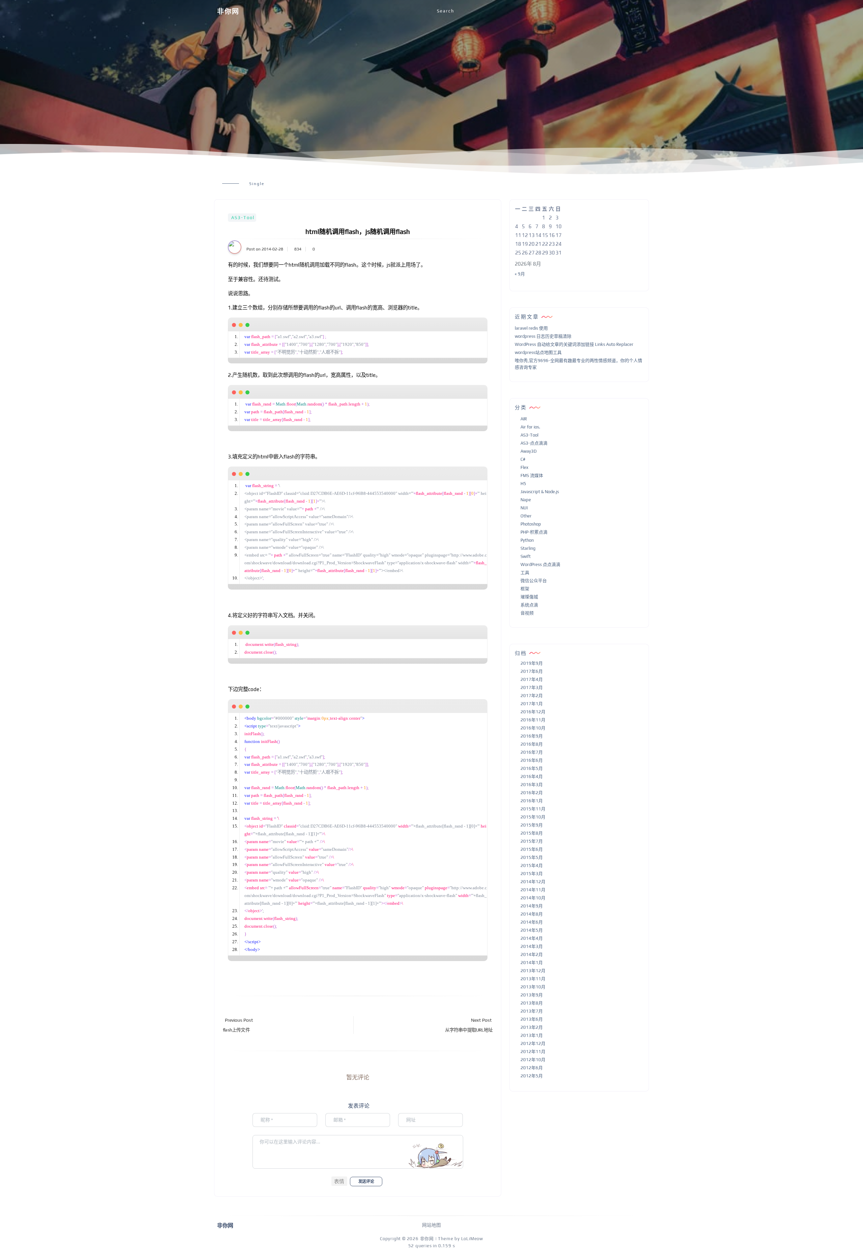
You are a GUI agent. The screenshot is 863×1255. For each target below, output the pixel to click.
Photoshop (530, 524)
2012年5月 (531, 1075)
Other (526, 515)
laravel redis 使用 (531, 328)
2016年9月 (531, 736)
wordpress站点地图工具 (538, 352)
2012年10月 (532, 1059)
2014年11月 (532, 889)
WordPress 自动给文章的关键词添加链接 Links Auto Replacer (574, 344)
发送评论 (366, 1181)
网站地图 (431, 1225)
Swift (525, 556)
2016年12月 (532, 711)
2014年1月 (531, 962)
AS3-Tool (243, 217)
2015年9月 (531, 825)
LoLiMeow (472, 1238)
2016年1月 (531, 800)
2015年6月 (531, 849)
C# (523, 459)
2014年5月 (531, 930)
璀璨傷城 (529, 596)
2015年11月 (532, 808)
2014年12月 (532, 881)
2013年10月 (532, 986)
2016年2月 (531, 792)
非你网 (228, 11)
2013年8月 (531, 1003)
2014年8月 (531, 914)
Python (527, 540)
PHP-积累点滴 (533, 532)
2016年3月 (531, 784)
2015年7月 (531, 841)
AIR (523, 418)
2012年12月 (532, 1043)
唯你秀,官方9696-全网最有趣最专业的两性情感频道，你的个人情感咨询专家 (578, 364)
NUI (524, 507)
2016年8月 (531, 744)
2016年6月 (531, 760)
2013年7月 (531, 1011)
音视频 (527, 613)
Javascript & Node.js (539, 491)
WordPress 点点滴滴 (540, 564)
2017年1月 (531, 703)
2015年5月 (531, 857)
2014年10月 (532, 897)
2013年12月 (532, 970)
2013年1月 (531, 1035)
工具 (524, 572)
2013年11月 (532, 978)
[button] (339, 1181)
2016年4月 (531, 776)
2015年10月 (532, 816)
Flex (524, 467)
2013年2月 (531, 1027)
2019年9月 (531, 663)
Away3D (528, 451)
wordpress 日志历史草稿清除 (543, 336)
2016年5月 (531, 768)
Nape (525, 499)
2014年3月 (531, 946)
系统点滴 (529, 604)
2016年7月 (531, 752)
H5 (523, 483)
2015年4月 (531, 865)
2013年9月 (531, 994)
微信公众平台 (533, 580)
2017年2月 (531, 695)
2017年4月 (531, 679)
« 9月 (520, 273)
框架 (524, 588)
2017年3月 (531, 687)
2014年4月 (531, 938)
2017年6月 (531, 671)
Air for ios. (530, 426)
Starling (527, 548)
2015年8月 (531, 833)
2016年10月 (532, 727)
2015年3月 (531, 873)
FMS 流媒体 (531, 475)
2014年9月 (531, 905)
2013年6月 (531, 1019)
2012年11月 (532, 1051)
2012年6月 (531, 1067)
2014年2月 (531, 954)
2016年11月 (532, 719)
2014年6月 (531, 922)
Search (445, 10)
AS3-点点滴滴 (533, 443)
